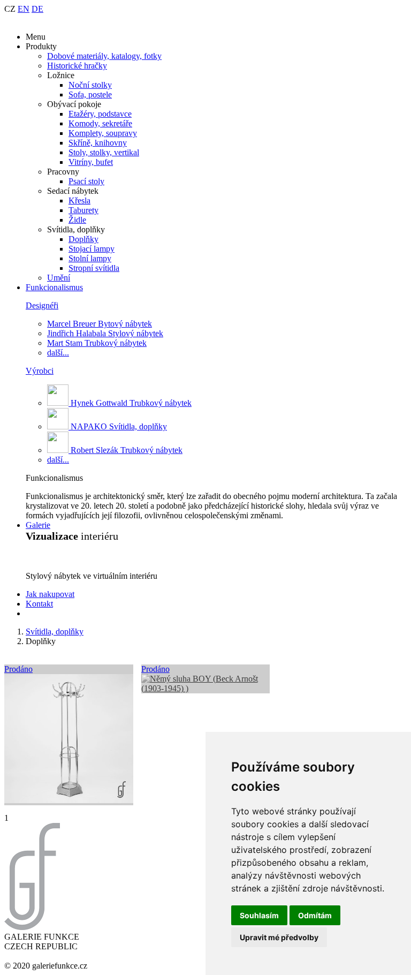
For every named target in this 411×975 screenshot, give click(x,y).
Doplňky (83, 239)
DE (37, 8)
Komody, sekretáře (100, 123)
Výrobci (40, 370)
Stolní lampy (89, 258)
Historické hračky (77, 65)
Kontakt (39, 603)
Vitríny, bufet (90, 162)
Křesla (79, 200)
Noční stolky (90, 84)
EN (23, 8)
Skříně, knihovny (97, 142)
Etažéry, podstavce (100, 113)
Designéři (42, 305)
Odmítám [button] (315, 915)
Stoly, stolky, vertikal (103, 152)
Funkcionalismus (54, 287)
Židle (77, 219)
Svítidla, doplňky (54, 631)
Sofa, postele (90, 94)
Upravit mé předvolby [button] (279, 937)
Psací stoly (86, 181)
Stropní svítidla (93, 268)
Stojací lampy (91, 248)
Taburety (83, 210)
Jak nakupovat (50, 594)
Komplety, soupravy (102, 133)
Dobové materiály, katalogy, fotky (104, 56)
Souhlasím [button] (259, 915)
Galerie (38, 525)
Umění (58, 277)
